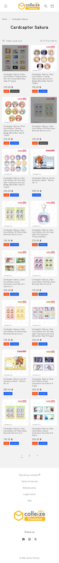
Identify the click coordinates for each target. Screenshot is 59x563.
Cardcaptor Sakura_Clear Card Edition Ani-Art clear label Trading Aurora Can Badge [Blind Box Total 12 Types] (14, 182)
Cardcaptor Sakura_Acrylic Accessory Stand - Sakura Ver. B (15, 381)
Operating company (28, 474)
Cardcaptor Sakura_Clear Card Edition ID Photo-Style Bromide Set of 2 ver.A (15, 331)
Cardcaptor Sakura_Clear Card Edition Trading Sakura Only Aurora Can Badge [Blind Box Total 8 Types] (43, 78)
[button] (6, 6)
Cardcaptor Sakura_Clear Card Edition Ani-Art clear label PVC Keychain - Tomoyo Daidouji (43, 233)
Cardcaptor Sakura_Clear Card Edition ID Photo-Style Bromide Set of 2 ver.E (15, 232)
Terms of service (29, 481)
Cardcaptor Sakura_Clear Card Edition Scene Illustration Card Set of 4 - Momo (43, 431)
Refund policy (29, 487)
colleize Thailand (32, 558)
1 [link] (21, 455)
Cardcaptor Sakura (20, 19)
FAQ (29, 500)
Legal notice (29, 494)
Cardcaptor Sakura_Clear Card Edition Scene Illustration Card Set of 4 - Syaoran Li (15, 282)
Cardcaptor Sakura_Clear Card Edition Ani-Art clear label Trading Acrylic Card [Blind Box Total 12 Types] (43, 332)
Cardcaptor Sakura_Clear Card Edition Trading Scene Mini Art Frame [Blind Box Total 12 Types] (15, 77)
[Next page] (37, 455)
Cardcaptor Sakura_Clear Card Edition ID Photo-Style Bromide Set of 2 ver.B (43, 281)
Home (4, 19)
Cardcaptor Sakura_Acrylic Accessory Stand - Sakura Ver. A (43, 180)
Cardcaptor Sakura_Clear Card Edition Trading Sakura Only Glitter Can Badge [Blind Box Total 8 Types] (14, 130)
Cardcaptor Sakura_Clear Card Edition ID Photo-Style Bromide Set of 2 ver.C (43, 128)
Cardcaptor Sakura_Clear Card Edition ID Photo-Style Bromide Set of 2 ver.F (15, 430)
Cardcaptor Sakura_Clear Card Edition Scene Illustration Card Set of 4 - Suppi (43, 382)
